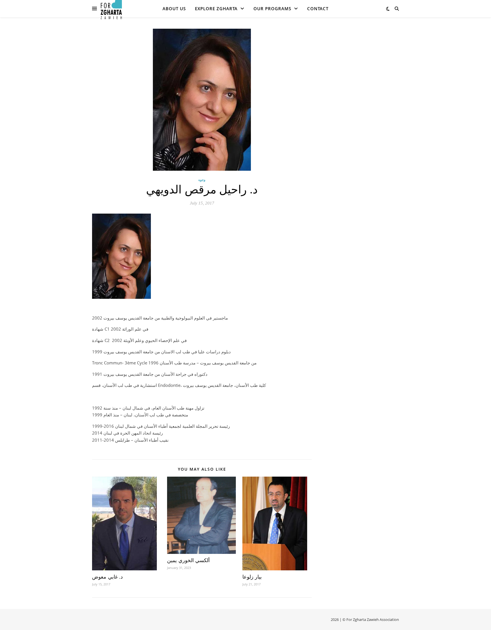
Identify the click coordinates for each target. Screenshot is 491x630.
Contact (317, 8)
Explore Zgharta (216, 8)
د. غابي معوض (107, 577)
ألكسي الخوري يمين (188, 560)
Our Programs (272, 8)
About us (174, 8)
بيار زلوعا (252, 577)
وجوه (201, 179)
